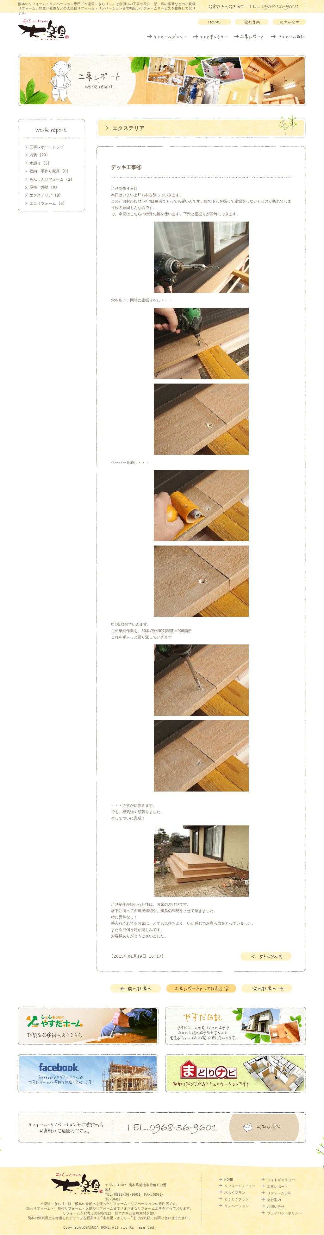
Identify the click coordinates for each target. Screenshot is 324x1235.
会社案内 (274, 1200)
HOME (228, 1180)
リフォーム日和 (287, 37)
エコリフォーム (42, 203)
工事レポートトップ (46, 147)
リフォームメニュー (167, 37)
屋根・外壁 (38, 187)
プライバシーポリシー (284, 1213)
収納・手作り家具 (44, 171)
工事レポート (277, 1187)
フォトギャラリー (210, 37)
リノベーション (236, 1206)
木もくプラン (234, 1193)
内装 (33, 155)
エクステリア (128, 128)
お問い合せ (275, 1207)
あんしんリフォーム (46, 179)
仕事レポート (249, 37)
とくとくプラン (236, 1199)
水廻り (35, 163)
